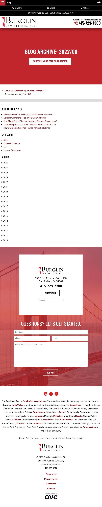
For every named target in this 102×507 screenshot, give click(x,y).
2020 (4, 191)
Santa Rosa (75, 405)
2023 (4, 177)
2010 (4, 240)
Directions (50, 293)
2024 (4, 172)
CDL (5, 140)
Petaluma (16, 420)
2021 (4, 187)
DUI (29, 94)
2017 (4, 206)
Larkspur (39, 416)
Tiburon (20, 423)
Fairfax (62, 412)
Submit (50, 372)
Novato (78, 416)
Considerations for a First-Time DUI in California (24, 118)
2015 (4, 216)
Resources (51, 474)
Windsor (38, 423)
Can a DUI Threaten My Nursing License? (24, 91)
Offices (86, 8)
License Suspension (12, 150)
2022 (4, 182)
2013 (4, 225)
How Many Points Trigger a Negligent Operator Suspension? (30, 121)
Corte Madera (39, 412)
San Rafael (28, 401)
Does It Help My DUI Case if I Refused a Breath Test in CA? (29, 125)
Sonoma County (90, 427)
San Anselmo (66, 420)
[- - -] (2, 2)
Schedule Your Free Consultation (50, 61)
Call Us (18, 8)
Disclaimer (51, 484)
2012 (4, 230)
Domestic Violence (11, 143)
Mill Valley (58, 416)
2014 (4, 220)
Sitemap (51, 489)
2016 (4, 211)
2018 (4, 201)
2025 (4, 167)
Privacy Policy (51, 479)
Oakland (38, 401)
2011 (4, 235)
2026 (4, 162)
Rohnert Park (47, 420)
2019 (4, 196)
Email (52, 8)
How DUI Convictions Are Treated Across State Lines (26, 128)
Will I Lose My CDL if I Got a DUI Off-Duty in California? (27, 114)
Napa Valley (17, 405)
